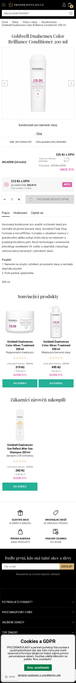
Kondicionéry (49, 22)
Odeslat (66, 566)
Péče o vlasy (30, 22)
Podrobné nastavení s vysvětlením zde (38, 675)
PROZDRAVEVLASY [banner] (26, 4)
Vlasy (15, 22)
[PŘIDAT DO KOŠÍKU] (49, 199)
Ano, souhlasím (38, 667)
